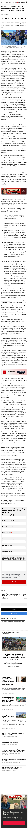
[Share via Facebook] (2, 18)
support (10, 392)
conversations (18, 426)
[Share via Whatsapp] (9, 18)
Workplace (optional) (8, 539)
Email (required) (6, 532)
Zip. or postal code (7, 545)
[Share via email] (15, 18)
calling (8, 402)
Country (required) (7, 551)
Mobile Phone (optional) (8, 526)
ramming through (5, 300)
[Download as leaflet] (18, 18)
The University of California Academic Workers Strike (13, 621)
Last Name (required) (8, 520)
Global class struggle (20, 624)
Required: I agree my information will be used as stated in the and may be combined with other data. (13, 576)
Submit (14, 581)
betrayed (17, 433)
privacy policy (16, 575)
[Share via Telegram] (12, 18)
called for (23, 106)
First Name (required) (8, 515)
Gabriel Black (3, 13)
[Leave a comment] (22, 18)
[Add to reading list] (25, 18)
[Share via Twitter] (6, 18)
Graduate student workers (7, 624)
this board (14, 211)
